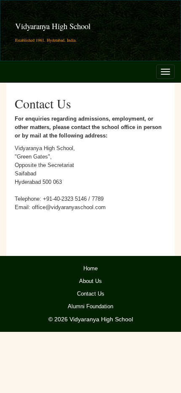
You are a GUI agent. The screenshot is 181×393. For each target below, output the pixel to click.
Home (90, 269)
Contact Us (90, 294)
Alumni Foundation (90, 307)
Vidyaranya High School (52, 26)
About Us (90, 281)
